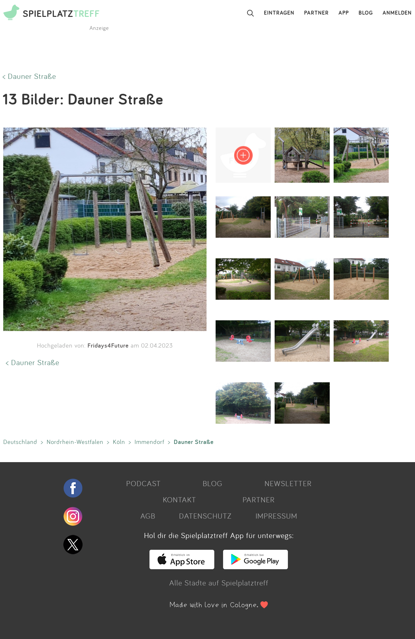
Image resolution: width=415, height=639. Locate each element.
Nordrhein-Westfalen (75, 442)
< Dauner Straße (29, 76)
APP (343, 13)
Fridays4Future (108, 345)
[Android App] (255, 566)
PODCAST (143, 483)
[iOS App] (182, 566)
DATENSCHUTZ (205, 516)
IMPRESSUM (276, 516)
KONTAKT (179, 499)
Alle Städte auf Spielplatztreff (218, 582)
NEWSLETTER (288, 483)
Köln (119, 442)
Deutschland (20, 442)
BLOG (366, 13)
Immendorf (149, 442)
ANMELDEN (397, 13)
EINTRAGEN (279, 13)
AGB (147, 516)
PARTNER (316, 13)
